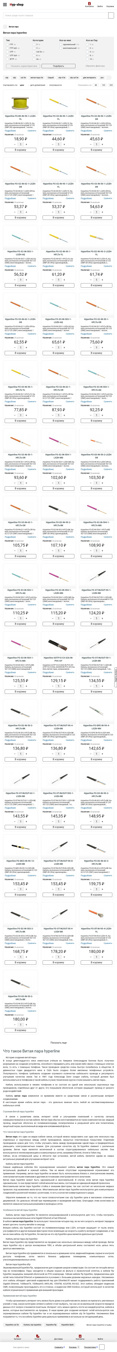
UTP (13, 52)
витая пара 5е (37, 78)
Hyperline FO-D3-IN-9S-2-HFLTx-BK (96, 794)
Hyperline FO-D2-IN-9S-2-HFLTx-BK (58, 524)
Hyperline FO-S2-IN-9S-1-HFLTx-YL (58, 253)
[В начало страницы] (102, 1347)
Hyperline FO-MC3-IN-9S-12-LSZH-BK (21, 862)
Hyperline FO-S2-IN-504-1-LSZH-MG (58, 456)
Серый (51, 78)
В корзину (20, 149)
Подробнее (10, 130)
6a (38, 59)
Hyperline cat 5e (12, 1325)
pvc (102, 78)
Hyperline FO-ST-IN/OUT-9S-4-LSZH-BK (58, 727)
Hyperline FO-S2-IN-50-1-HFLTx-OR (96, 320)
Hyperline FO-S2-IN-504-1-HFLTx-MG (96, 524)
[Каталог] (5, 4)
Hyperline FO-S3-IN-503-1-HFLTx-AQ (20, 591)
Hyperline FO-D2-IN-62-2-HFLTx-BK (96, 862)
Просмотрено (90, 1347)
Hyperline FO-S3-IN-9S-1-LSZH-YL (58, 117)
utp (6, 78)
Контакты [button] (89, 6)
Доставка (58, 1339)
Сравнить (59, 1347)
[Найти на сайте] (111, 15)
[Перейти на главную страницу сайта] (23, 4)
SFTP (13, 59)
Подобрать (58, 66)
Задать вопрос (116, 675)
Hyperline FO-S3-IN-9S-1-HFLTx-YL (20, 388)
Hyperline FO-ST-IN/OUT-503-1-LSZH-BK (58, 794)
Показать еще (59, 1042)
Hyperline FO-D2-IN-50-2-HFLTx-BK (20, 727)
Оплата (38, 1339)
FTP (13, 44)
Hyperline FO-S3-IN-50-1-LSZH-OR (96, 185)
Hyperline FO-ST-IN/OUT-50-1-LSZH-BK (96, 659)
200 (111, 85)
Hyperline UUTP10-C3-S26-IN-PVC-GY (58, 659)
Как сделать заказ (21, 1347)
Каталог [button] (17, 1339)
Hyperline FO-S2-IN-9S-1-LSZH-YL (58, 185)
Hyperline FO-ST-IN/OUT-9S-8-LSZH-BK (58, 862)
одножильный (71, 44)
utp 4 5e (61, 78)
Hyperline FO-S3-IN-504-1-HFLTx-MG (20, 659)
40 (96, 85)
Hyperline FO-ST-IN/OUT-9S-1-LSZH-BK (96, 591)
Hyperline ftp (51, 1325)
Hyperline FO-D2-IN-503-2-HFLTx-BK (20, 930)
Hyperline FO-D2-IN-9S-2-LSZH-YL (96, 253)
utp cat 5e (74, 78)
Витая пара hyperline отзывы (99, 1325)
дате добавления (37, 85)
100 (103, 85)
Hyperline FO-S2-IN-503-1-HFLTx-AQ (96, 388)
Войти (100, 6)
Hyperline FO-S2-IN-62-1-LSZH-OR (20, 185)
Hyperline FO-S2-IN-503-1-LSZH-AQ (20, 253)
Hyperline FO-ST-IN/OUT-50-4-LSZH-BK (58, 930)
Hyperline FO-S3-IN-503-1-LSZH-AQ (58, 320)
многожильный (71, 48)
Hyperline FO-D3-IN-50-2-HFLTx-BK (20, 998)
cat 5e (23, 78)
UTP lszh (15, 55)
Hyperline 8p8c (67, 1325)
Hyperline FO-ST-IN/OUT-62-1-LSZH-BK (20, 794)
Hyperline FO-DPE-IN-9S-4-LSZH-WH (96, 727)
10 (92, 59)
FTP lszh (15, 48)
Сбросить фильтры (95, 66)
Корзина (110, 6)
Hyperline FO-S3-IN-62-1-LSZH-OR (20, 320)
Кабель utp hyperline (32, 1325)
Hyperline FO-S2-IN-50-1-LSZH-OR (96, 117)
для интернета (89, 78)
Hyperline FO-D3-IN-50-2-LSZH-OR (96, 456)
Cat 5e (40, 52)
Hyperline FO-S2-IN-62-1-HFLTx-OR (58, 388)
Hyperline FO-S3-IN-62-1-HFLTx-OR (20, 524)
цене (22, 85)
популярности (55, 85)
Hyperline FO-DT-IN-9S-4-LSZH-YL (96, 930)
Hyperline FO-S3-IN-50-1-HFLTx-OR (20, 456)
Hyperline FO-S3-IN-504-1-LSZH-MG (58, 591)
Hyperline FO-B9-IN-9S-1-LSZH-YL (20, 117)
